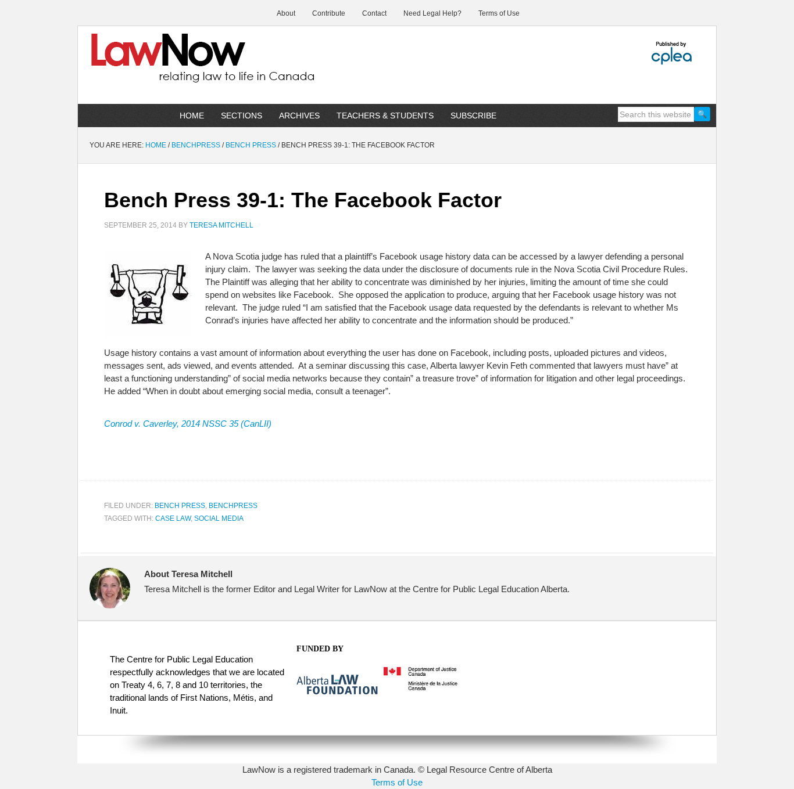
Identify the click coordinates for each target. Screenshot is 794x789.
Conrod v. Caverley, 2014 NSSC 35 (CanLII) (187, 423)
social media (219, 518)
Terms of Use (397, 782)
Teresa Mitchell (221, 225)
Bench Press (180, 506)
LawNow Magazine (176, 66)
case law (173, 518)
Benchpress (233, 506)
